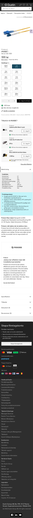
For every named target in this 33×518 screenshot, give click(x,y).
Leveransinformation (7, 387)
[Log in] (27, 5)
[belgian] (21, 373)
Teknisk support (6, 450)
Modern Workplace (7, 419)
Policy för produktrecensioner (10, 405)
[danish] (10, 373)
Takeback (4, 434)
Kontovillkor (5, 392)
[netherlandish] (17, 373)
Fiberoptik (9, 13)
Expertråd (4, 493)
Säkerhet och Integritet (8, 479)
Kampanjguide (6, 403)
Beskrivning (5, 169)
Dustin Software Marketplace (10, 437)
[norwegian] (6, 373)
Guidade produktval (7, 408)
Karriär (3, 466)
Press (3, 461)
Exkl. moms (4, 59)
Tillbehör (4, 302)
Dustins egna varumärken (9, 471)
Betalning (4, 453)
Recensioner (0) (6, 313)
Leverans (4, 445)
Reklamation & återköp (8, 448)
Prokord (4, 49)
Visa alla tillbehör (26, 164)
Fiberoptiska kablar (19, 13)
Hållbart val (5, 469)
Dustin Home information (9, 455)
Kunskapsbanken (6, 487)
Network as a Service (8, 421)
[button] (20, 5)
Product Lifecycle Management (11, 432)
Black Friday (5, 495)
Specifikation (5, 296)
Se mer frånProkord (9, 283)
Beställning (4, 442)
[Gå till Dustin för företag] (10, 5)
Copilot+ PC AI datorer (8, 498)
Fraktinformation (6, 390)
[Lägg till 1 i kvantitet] (14, 101)
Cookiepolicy (5, 397)
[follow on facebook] (12, 515)
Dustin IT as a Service (8, 416)
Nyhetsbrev (5, 485)
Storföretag (5, 474)
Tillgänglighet (5, 400)
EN (5, 455)
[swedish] (2, 373)
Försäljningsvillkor (7, 382)
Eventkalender (6, 490)
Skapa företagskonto (16, 343)
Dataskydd (4, 426)
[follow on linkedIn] (16, 515)
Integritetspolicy (6, 395)
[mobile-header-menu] (2, 5)
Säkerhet (4, 429)
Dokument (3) (5, 308)
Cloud (3, 424)
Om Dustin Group (6, 464)
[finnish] (14, 373)
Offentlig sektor (6, 477)
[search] (29, 8)
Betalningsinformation (8, 385)
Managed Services (7, 413)
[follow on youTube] (20, 515)
